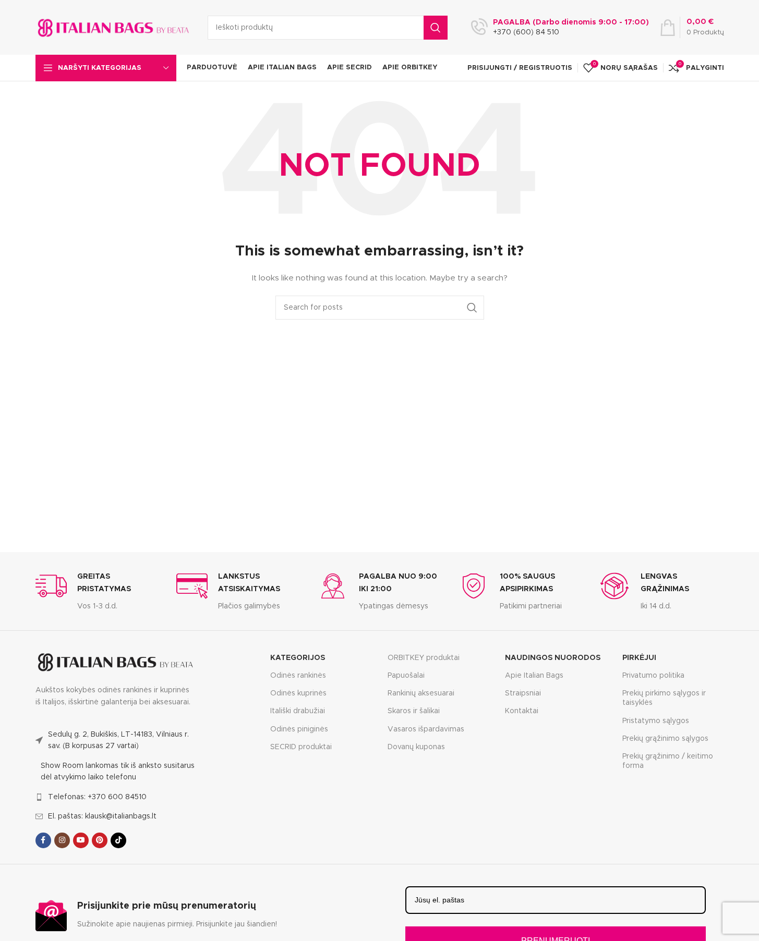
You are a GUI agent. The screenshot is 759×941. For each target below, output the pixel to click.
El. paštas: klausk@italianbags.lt (102, 816)
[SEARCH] (436, 28)
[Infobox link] (98, 591)
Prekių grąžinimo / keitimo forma (667, 761)
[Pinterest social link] (99, 840)
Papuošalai (406, 675)
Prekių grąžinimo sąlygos (665, 738)
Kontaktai (521, 711)
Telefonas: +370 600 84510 (97, 797)
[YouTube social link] (81, 840)
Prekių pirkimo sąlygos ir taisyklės (664, 698)
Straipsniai (523, 693)
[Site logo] (113, 27)
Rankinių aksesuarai (421, 693)
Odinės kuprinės (298, 693)
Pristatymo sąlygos (655, 721)
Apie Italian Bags (534, 675)
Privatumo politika (653, 675)
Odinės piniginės (299, 729)
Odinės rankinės (298, 675)
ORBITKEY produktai (424, 658)
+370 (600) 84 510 (526, 32)
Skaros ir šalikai (414, 711)
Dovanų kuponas (416, 747)
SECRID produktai (301, 747)
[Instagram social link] (62, 840)
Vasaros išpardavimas (426, 729)
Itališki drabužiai (297, 711)
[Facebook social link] (43, 840)
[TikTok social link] (118, 840)
